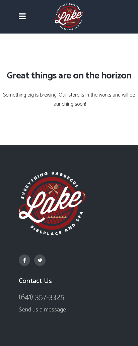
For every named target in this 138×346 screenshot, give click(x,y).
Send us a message (42, 310)
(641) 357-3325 (41, 297)
